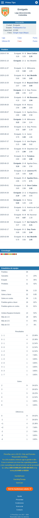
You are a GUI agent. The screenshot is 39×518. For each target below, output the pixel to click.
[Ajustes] (36, 2)
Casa (20, 38)
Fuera (35, 38)
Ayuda (19, 496)
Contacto (19, 510)
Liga (3, 38)
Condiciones (19, 503)
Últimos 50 (6, 41)
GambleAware (19, 476)
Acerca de (19, 506)
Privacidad (19, 499)
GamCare (19, 483)
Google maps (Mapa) (20, 33)
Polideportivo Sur (19, 28)
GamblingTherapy (19, 479)
